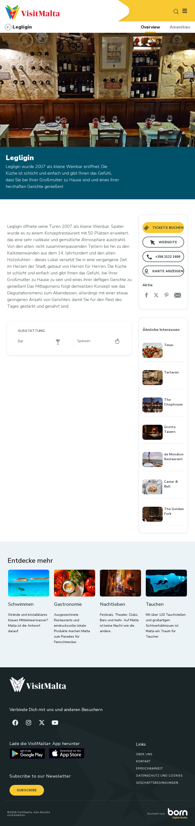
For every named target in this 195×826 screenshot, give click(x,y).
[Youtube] (55, 722)
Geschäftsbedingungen (157, 783)
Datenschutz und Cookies (159, 776)
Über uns (144, 754)
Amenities (180, 27)
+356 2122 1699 (167, 256)
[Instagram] (28, 722)
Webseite (167, 242)
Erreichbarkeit (149, 768)
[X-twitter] (42, 722)
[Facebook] (15, 722)
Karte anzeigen (167, 271)
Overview (150, 27)
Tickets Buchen (167, 227)
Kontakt (143, 761)
